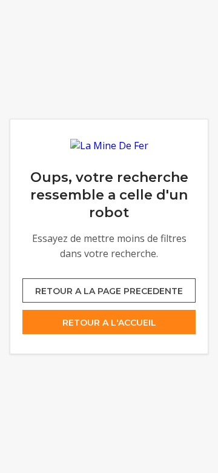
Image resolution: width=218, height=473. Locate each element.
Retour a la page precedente (109, 291)
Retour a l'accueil (109, 322)
